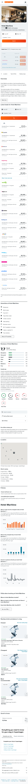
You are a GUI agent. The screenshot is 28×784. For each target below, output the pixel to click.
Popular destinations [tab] (19, 736)
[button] (2, 2)
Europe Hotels (14, 779)
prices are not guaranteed (6, 763)
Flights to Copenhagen (8, 744)
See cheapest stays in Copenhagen (22, 651)
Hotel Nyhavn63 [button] (4, 669)
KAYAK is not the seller (7, 768)
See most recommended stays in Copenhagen (21, 679)
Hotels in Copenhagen (8, 748)
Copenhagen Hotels (14, 780)
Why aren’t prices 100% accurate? (10, 772)
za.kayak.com (3, 779)
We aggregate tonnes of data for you (11, 770)
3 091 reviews (14, 28)
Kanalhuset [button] (3, 698)
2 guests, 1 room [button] (7, 37)
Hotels (8, 779)
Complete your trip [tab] (7, 736)
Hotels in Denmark (21, 779)
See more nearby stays (22, 622)
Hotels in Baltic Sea (5, 780)
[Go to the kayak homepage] (9, 2)
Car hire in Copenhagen (9, 746)
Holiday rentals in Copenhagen (10, 749)
